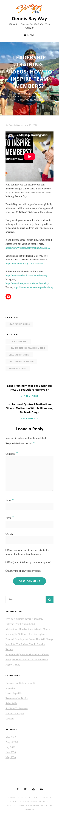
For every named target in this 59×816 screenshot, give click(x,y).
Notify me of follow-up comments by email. (30, 562)
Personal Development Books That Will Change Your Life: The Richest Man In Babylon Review (29, 644)
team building (17, 368)
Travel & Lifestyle (15, 713)
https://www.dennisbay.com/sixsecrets (24, 263)
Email (10, 518)
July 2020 (10, 747)
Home (21, 93)
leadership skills (19, 354)
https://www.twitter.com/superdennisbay (33, 287)
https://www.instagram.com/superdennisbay (27, 283)
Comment (12, 453)
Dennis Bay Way (29, 18)
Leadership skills (19, 324)
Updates (10, 718)
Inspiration (11, 688)
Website (9, 534)
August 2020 (12, 742)
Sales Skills (11, 703)
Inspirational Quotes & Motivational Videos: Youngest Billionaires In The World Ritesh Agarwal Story (27, 659)
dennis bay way (18, 341)
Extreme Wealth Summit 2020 (20, 624)
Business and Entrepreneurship (21, 683)
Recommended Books (17, 698)
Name (10, 500)
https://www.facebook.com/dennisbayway (26, 275)
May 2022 (11, 737)
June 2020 (11, 752)
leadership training (21, 361)
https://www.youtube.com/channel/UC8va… (28, 247)
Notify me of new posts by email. (24, 570)
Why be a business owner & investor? (24, 619)
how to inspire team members (27, 347)
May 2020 (11, 757)
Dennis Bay (14, 125)
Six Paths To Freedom (17, 708)
